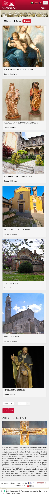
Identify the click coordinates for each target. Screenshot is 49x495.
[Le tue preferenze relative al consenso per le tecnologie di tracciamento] (4, 491)
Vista (27, 21)
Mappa (7, 21)
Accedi (43, 8)
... (16, 404)
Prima (6, 404)
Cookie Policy (15, 493)
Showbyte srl (43, 491)
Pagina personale (8, 8)
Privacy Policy (5, 493)
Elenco (18, 21)
